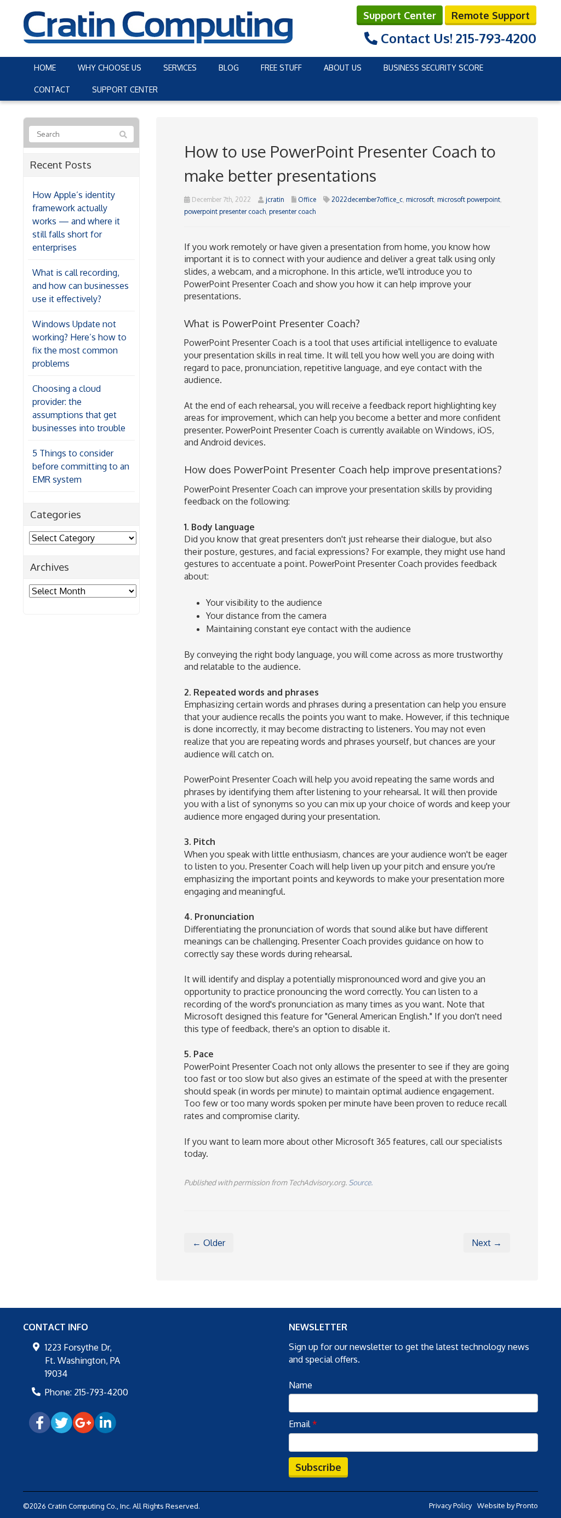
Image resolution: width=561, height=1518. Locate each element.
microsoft (420, 199)
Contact (52, 89)
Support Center (399, 15)
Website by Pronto (507, 1505)
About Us (343, 67)
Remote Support (490, 15)
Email (303, 1423)
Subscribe (318, 1467)
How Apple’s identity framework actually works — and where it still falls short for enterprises (76, 221)
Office (307, 199)
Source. (360, 1182)
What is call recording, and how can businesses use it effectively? (80, 285)
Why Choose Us (109, 67)
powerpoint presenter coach (225, 211)
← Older (208, 1242)
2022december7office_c (367, 199)
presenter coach (292, 211)
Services (180, 67)
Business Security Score (433, 67)
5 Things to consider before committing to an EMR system (80, 466)
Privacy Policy (450, 1505)
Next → (487, 1242)
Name (300, 1385)
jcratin (275, 199)
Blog (229, 67)
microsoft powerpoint (468, 199)
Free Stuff (281, 67)
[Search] (123, 134)
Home (45, 67)
